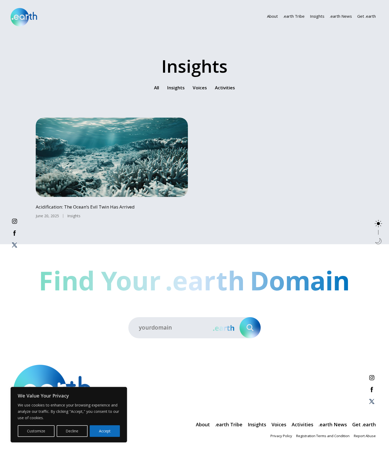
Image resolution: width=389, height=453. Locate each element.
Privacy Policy (281, 435)
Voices (200, 88)
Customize (36, 430)
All (156, 88)
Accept (105, 430)
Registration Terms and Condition (323, 435)
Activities (225, 88)
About (272, 16)
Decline (72, 430)
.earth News (341, 16)
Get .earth (366, 16)
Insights (317, 16)
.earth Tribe (294, 16)
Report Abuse (365, 435)
